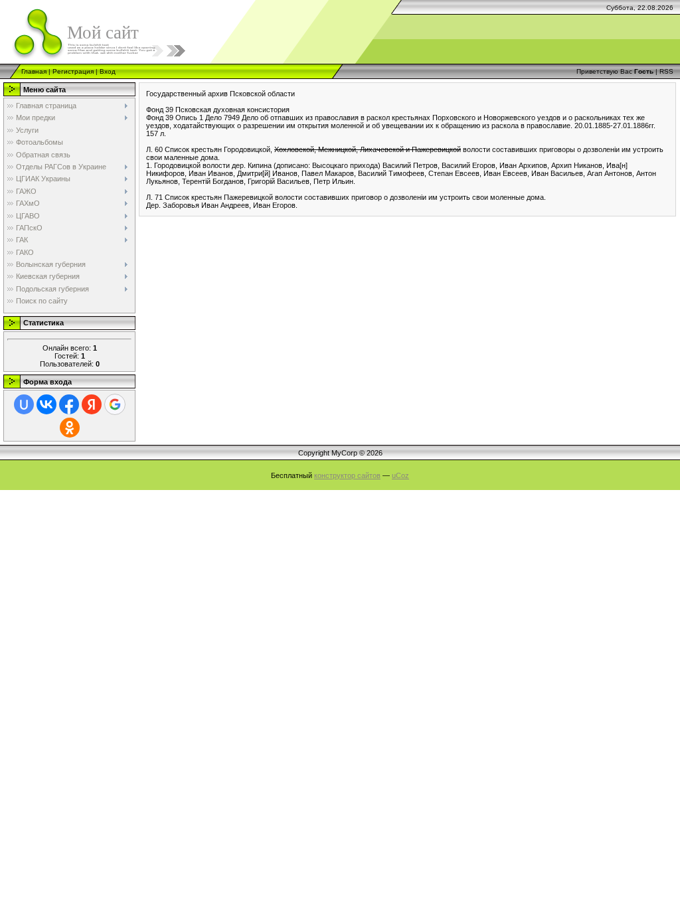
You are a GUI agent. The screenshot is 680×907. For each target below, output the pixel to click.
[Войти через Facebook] (69, 404)
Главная (33, 71)
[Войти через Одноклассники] (70, 428)
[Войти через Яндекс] (92, 404)
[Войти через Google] (115, 404)
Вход (108, 71)
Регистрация (73, 71)
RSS (666, 71)
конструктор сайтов (347, 475)
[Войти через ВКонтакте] (46, 404)
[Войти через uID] (24, 404)
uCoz (400, 475)
